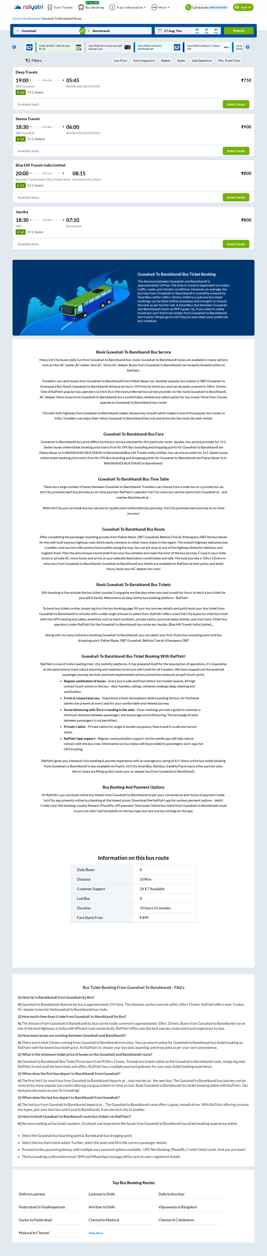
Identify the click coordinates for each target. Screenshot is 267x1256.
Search (238, 30)
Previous (13, 47)
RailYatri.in (92, 1047)
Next (247, 47)
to (32, 1194)
